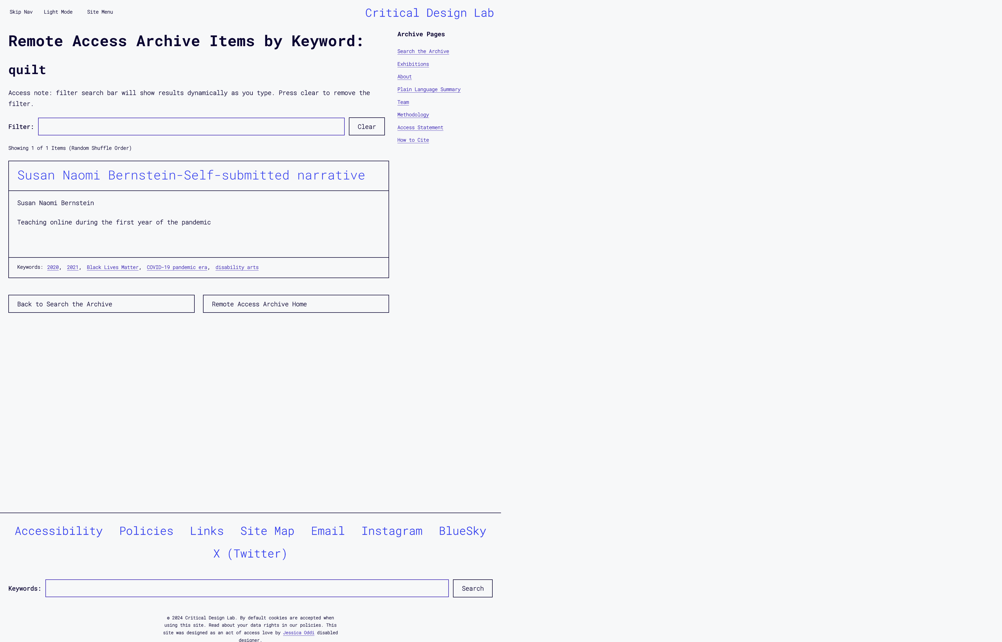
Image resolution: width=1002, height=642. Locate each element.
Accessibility (59, 530)
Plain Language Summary (429, 89)
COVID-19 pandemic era (177, 267)
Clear (367, 126)
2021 (73, 267)
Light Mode (58, 11)
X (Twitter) (250, 553)
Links (207, 530)
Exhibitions (413, 64)
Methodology (413, 114)
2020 (53, 267)
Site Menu (100, 11)
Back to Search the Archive (64, 304)
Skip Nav (21, 11)
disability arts (237, 267)
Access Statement (420, 127)
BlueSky (462, 530)
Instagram (391, 530)
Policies (146, 530)
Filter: (21, 126)
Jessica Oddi (298, 632)
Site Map (267, 530)
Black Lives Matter (113, 267)
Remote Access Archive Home (259, 304)
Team (403, 102)
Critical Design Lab (429, 12)
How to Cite (413, 139)
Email (328, 530)
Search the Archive (423, 51)
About (404, 76)
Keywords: (24, 588)
